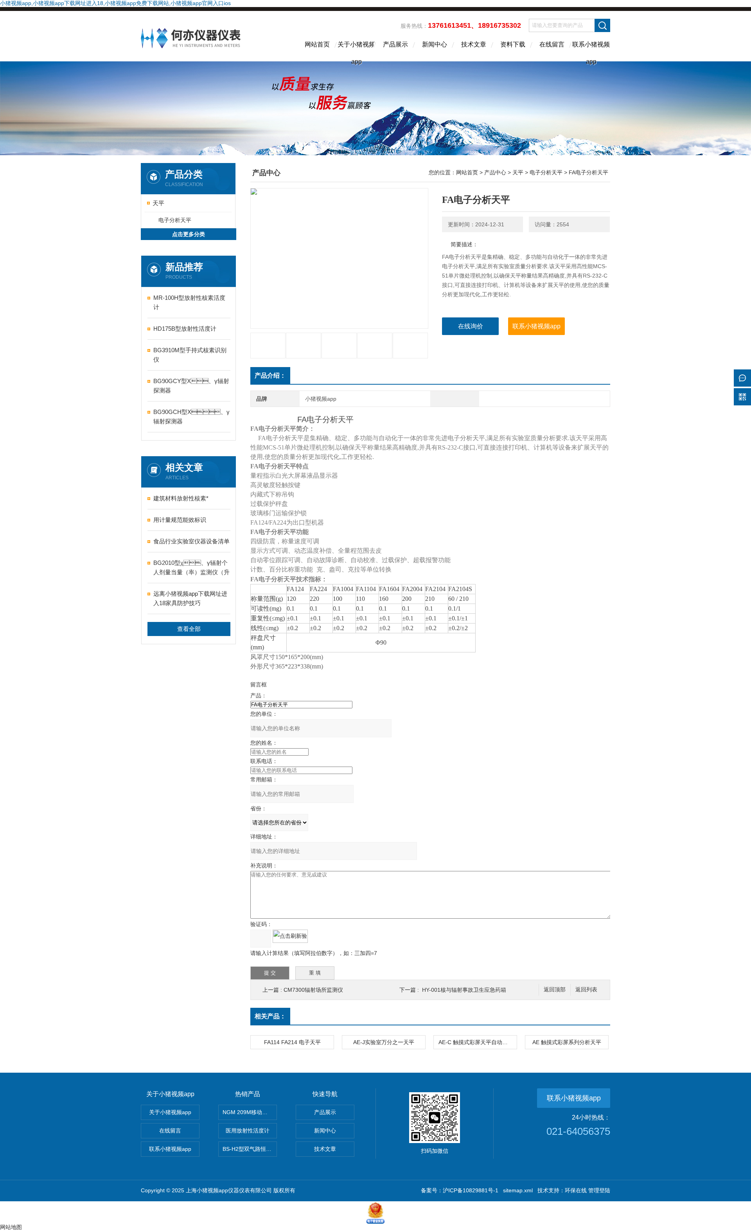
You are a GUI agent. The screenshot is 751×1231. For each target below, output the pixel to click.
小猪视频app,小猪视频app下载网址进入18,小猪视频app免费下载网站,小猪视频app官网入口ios (115, 3)
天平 (158, 203)
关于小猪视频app (356, 51)
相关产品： (270, 1016)
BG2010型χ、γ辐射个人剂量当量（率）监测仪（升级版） (191, 568)
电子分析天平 (174, 220)
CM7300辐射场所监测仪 (313, 990)
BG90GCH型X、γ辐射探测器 (191, 417)
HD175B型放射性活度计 (184, 328)
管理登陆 (599, 1190)
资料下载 (512, 44)
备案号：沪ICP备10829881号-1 (459, 1190)
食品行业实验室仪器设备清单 (191, 541)
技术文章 (473, 44)
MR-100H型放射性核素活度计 (189, 302)
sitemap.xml (518, 1190)
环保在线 (576, 1190)
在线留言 (551, 44)
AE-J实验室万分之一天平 (383, 1042)
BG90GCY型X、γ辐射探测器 (191, 386)
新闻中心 (434, 44)
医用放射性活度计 (247, 1130)
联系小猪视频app (591, 51)
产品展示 (395, 44)
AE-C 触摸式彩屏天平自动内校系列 (477, 1042)
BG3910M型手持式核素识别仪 (189, 355)
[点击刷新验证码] (290, 936)
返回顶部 (555, 990)
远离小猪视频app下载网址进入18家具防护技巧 (190, 598)
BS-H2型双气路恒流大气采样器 (250, 1149)
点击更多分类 (188, 234)
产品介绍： (270, 375)
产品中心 (495, 172)
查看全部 (189, 628)
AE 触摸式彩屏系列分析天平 (566, 1042)
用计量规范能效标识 (179, 519)
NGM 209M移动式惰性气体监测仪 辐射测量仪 (250, 1112)
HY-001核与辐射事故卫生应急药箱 (464, 990)
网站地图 (11, 1227)
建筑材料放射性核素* (180, 498)
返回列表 (586, 990)
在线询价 (470, 326)
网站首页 (317, 44)
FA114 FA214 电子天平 (292, 1042)
